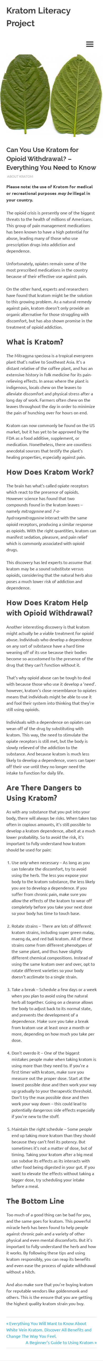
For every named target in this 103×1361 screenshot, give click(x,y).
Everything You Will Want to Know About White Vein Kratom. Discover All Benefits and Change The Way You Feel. (48, 1330)
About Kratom (20, 176)
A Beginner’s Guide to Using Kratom (59, 1342)
